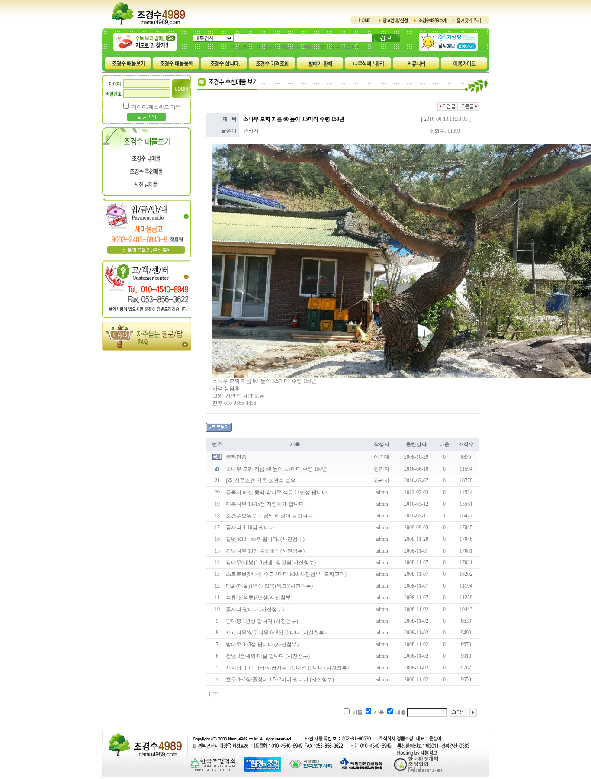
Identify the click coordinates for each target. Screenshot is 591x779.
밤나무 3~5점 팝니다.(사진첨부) (262, 644)
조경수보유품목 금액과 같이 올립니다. (270, 516)
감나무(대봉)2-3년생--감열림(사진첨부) (271, 562)
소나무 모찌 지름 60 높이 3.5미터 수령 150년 (276, 469)
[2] (215, 695)
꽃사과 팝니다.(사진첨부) (255, 609)
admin (382, 492)
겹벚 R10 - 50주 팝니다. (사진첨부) (265, 539)
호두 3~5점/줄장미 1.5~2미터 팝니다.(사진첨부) (280, 679)
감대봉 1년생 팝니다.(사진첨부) (262, 621)
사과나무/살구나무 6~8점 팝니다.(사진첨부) (276, 633)
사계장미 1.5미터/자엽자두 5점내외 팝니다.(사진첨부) (287, 668)
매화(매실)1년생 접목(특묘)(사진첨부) (269, 586)
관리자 (251, 131)
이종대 (381, 457)
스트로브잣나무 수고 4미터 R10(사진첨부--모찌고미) (286, 574)
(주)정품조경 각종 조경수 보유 (261, 481)
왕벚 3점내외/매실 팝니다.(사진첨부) (268, 656)
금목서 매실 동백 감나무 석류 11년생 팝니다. (277, 492)
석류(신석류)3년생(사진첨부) (259, 598)
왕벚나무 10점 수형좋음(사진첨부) (265, 551)
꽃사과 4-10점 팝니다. (251, 527)
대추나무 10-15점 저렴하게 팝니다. (265, 504)
